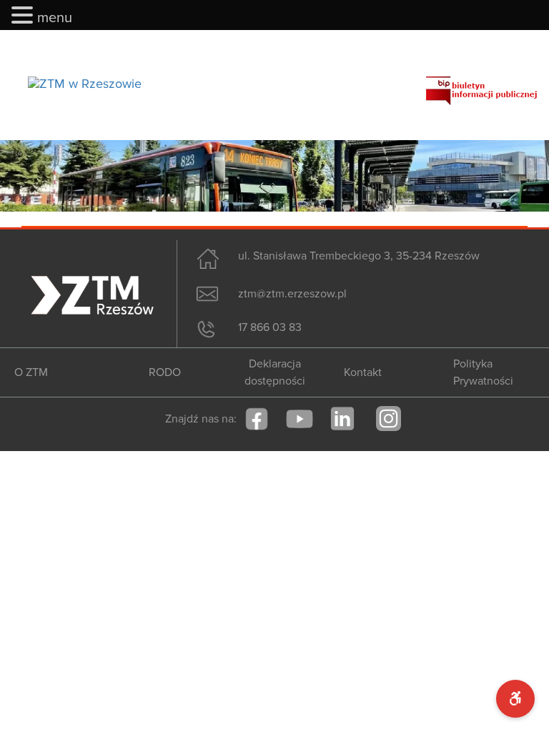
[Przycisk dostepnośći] (515, 699)
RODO (165, 372)
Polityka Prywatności (483, 372)
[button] (24, 15)
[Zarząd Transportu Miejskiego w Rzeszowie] (84, 84)
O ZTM (31, 372)
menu (54, 17)
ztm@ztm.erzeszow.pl (292, 294)
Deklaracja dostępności (274, 372)
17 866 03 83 (270, 327)
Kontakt (363, 372)
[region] (274, 176)
